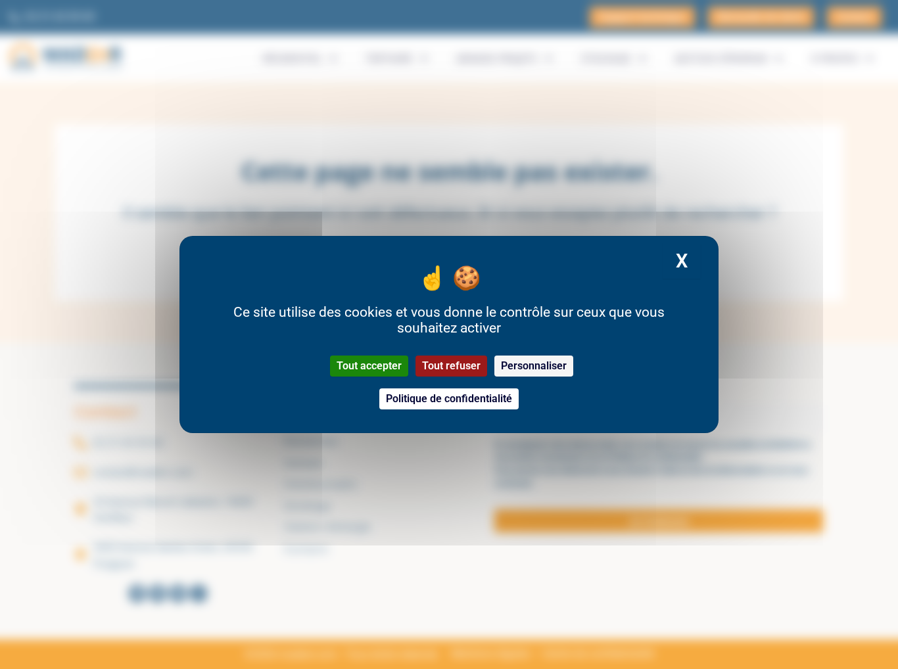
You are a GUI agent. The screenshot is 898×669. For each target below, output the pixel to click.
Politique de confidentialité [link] (449, 398)
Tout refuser (451, 365)
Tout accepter (369, 365)
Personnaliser (534, 365)
